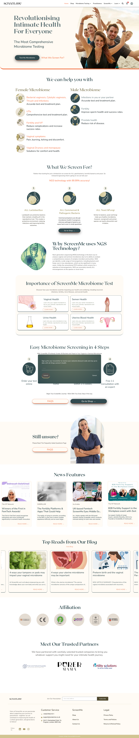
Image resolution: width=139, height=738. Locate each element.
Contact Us (76, 724)
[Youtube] (24, 729)
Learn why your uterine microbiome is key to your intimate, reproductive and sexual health (83, 323)
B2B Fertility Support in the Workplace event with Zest (51, 510)
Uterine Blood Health (83, 317)
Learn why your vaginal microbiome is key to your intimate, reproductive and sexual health (55, 304)
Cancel (94, 375)
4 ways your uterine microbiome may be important (26, 574)
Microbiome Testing (82, 3)
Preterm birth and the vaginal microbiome (66, 574)
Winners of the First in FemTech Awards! (120, 510)
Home (66, 3)
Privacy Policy (108, 715)
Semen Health (79, 299)
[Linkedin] (20, 729)
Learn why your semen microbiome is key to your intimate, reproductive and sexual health (83, 304)
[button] (122, 3)
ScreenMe (107, 3)
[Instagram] (28, 729)
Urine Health (49, 317)
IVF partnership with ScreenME (83, 510)
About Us (75, 719)
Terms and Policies (110, 719)
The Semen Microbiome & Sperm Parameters (110, 574)
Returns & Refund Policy (112, 724)
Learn (116, 3)
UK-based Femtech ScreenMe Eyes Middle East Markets (16, 511)
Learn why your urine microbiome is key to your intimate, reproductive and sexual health (55, 323)
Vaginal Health (51, 299)
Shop (72, 3)
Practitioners (97, 3)
